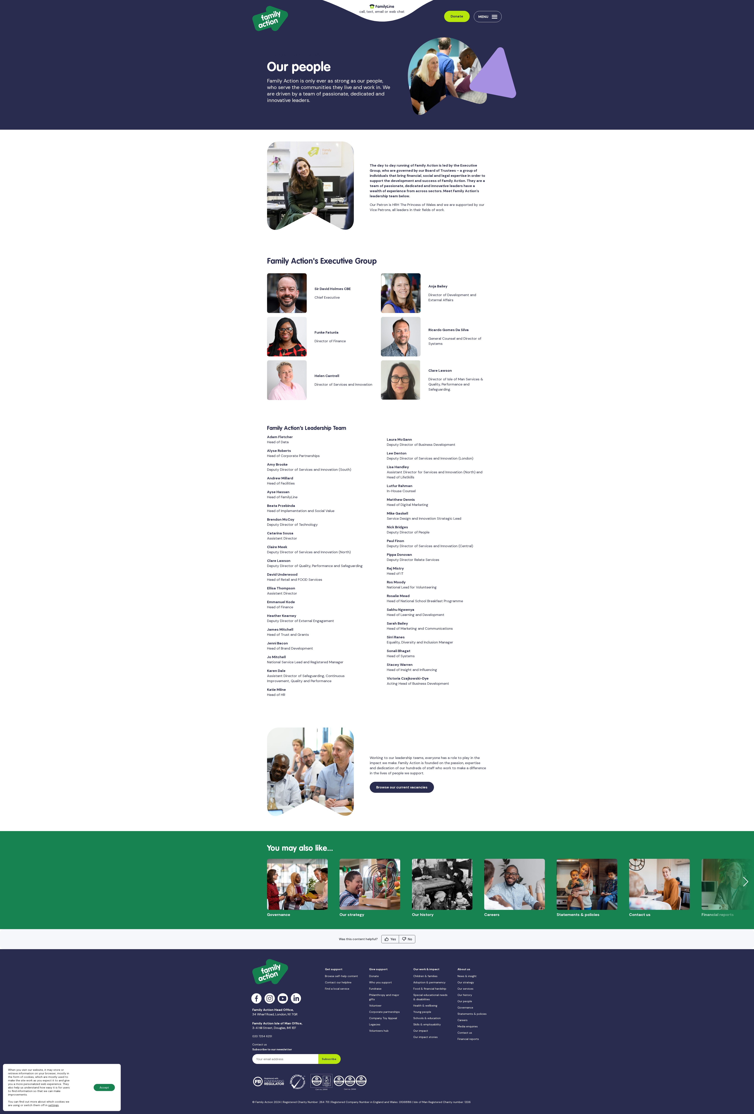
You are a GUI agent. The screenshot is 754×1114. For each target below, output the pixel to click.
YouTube (283, 998)
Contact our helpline (338, 982)
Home (272, 54)
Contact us (259, 1044)
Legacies (374, 1024)
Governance (465, 1007)
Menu (483, 16)
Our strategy (466, 982)
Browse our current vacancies (401, 787)
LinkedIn (296, 998)
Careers (463, 1020)
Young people (422, 1012)
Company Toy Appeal (383, 1018)
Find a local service (337, 988)
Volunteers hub (379, 1030)
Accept (104, 1087)
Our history (465, 995)
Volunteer (375, 1005)
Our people (465, 1001)
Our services (465, 988)
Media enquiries (468, 1026)
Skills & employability (427, 1024)
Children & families (425, 976)
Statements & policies (472, 1014)
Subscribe (329, 1059)
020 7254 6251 (262, 1036)
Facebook (256, 998)
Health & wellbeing (425, 1005)
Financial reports (468, 1039)
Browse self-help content (341, 976)
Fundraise (375, 988)
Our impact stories (425, 1037)
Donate (457, 16)
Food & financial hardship (429, 988)
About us (289, 54)
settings (53, 1105)
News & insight (467, 976)
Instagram (269, 998)
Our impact (420, 1030)
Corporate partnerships (384, 1012)
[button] (745, 881)
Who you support (380, 982)
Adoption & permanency (429, 982)
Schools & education (427, 1018)
